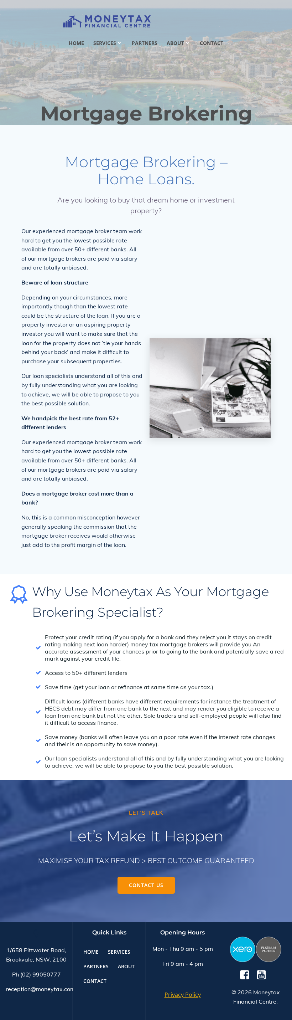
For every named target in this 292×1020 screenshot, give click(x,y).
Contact (211, 43)
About (175, 43)
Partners (144, 43)
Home (76, 43)
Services (104, 43)
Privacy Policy (183, 995)
